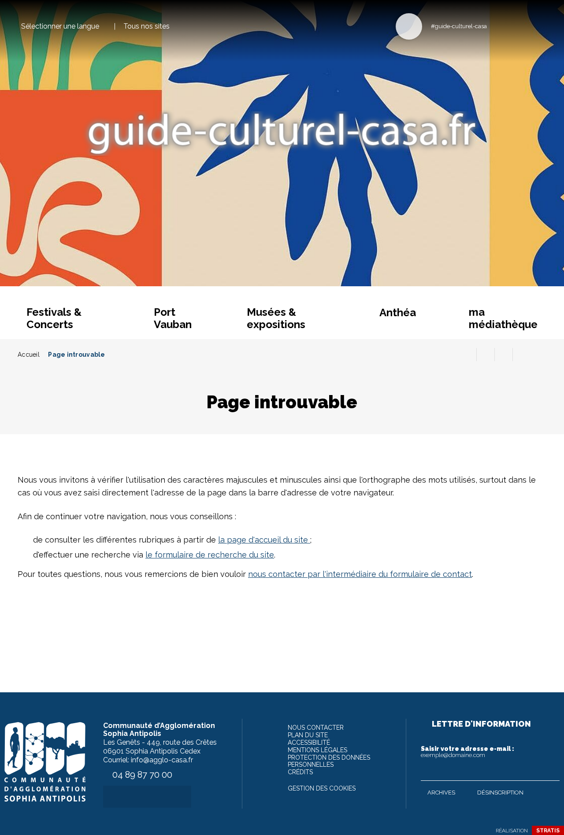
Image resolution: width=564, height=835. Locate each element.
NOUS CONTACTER (316, 727)
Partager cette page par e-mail (503, 354)
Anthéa (397, 312)
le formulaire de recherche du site (209, 554)
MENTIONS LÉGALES (317, 750)
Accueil (29, 354)
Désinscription (500, 792)
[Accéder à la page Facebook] (496, 25)
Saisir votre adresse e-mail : (467, 751)
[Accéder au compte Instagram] (540, 25)
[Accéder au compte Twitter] (511, 25)
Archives (441, 792)
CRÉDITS (300, 772)
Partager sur (522, 354)
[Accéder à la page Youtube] (525, 25)
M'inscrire (551, 772)
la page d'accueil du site (264, 539)
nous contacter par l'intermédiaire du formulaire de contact (360, 574)
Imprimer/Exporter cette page (467, 354)
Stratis (548, 831)
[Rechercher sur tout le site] (409, 26)
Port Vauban (173, 318)
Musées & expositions (276, 318)
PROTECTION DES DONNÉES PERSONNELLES (329, 761)
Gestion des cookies (322, 788)
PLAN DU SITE (308, 735)
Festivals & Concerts (54, 318)
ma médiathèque (503, 318)
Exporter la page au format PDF (485, 354)
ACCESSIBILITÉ (309, 742)
